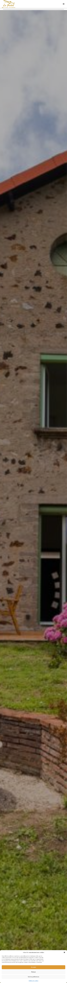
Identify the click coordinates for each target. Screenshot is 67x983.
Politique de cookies (33, 980)
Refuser (33, 972)
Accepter (33, 967)
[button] (64, 952)
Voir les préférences (33, 976)
